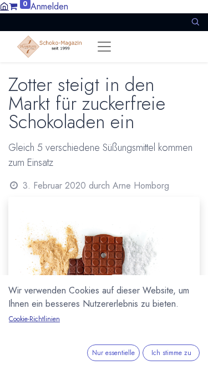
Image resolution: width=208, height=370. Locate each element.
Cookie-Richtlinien (34, 319)
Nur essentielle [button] (113, 353)
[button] (195, 22)
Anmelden (49, 6)
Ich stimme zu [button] (171, 353)
